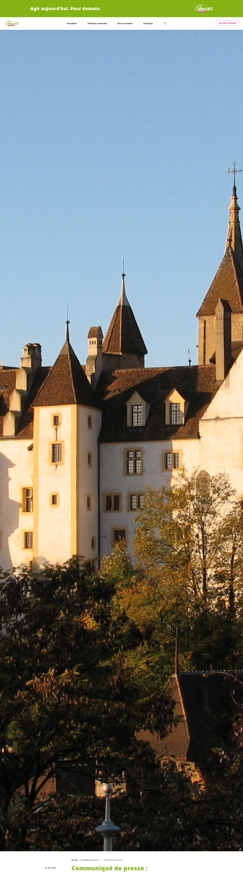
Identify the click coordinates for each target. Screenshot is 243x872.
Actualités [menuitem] (72, 23)
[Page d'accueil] (203, 8)
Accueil (75, 860)
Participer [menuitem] (148, 23)
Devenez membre (228, 23)
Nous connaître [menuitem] (125, 23)
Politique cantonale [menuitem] (97, 23)
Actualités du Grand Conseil (91, 860)
